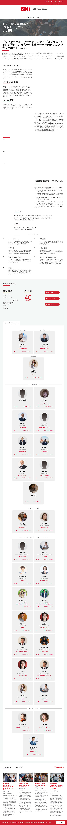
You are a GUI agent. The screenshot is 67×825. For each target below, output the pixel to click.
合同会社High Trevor (44, 348)
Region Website (49, 1)
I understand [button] (60, 822)
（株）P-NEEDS (22, 427)
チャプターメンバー (29, 17)
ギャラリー (40, 17)
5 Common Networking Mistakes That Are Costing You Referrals (56, 786)
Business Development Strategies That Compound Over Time (8, 787)
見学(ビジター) (49, 292)
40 (28, 297)
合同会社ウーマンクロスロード (22, 727)
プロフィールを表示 (26, 351)
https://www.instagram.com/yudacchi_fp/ (45, 604)
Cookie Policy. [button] (47, 822)
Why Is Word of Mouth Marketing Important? (24, 785)
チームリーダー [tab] (11, 323)
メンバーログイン (55, 4)
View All (58, 767)
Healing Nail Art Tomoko (44, 727)
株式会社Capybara (44, 627)
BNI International (59, 1)
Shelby (22, 580)
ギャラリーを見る (50, 298)
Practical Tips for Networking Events (40, 784)
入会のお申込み (50, 304)
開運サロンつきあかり (44, 475)
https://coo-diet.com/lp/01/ (44, 403)
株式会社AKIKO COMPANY (23, 604)
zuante (33, 374)
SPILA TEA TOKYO (44, 580)
